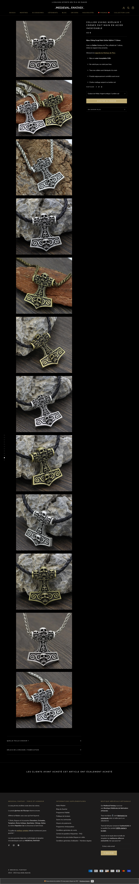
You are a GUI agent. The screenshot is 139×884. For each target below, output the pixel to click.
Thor (113, 53)
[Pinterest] (101, 86)
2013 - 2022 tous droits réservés (19, 873)
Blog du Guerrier (61, 809)
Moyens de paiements (63, 823)
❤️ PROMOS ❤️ (104, 12)
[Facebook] (96, 86)
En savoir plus (94, 109)
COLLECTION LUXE (122, 12)
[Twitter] (99, 86)
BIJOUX (12, 12)
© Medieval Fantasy (17, 870)
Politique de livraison (63, 816)
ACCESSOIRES (38, 12)
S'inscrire (109, 853)
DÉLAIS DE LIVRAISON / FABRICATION (23, 750)
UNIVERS (74, 12)
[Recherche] (128, 8)
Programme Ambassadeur (65, 827)
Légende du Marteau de (103, 53)
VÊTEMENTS (53, 12)
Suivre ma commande (63, 820)
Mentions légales (85, 881)
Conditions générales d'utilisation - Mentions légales (73, 841)
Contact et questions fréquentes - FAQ (69, 834)
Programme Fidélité (63, 813)
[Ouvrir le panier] (133, 8)
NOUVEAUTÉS (88, 12)
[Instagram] (13, 845)
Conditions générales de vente (66, 830)
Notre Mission (60, 805)
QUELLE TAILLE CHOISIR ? (18, 741)
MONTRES (24, 12)
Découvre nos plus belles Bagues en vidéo (70, 837)
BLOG (64, 12)
